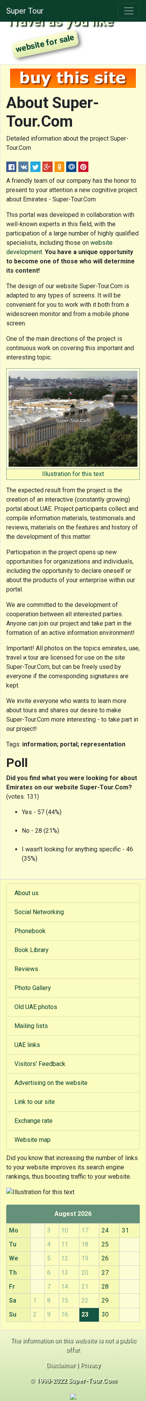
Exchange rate (33, 1120)
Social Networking (39, 912)
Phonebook (30, 931)
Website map (32, 1139)
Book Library (31, 950)
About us (26, 893)
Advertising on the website (51, 1082)
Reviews (26, 969)
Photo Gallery (32, 988)
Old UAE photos (35, 1007)
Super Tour (25, 10)
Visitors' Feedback (39, 1064)
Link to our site (34, 1101)
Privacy (90, 1365)
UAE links (27, 1045)
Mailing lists (31, 1026)
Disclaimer (60, 1365)
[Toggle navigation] (129, 11)
